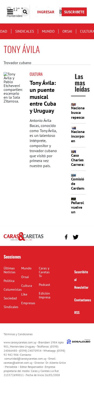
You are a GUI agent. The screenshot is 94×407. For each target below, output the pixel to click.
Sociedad (10, 298)
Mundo (48, 31)
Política (9, 281)
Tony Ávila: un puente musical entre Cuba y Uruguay (43, 96)
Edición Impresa (44, 295)
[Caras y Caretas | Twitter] (76, 237)
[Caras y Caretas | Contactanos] (85, 236)
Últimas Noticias (9, 270)
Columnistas (13, 289)
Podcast (44, 284)
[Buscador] (25, 11)
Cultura (36, 74)
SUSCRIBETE (74, 11)
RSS (77, 312)
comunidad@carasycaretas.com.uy (25, 358)
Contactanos (82, 299)
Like (24, 294)
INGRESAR (45, 11)
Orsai (67, 31)
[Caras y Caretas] (23, 240)
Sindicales (24, 31)
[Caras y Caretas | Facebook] (66, 237)
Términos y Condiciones (18, 334)
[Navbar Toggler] (13, 12)
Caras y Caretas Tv (44, 272)
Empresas (28, 303)
